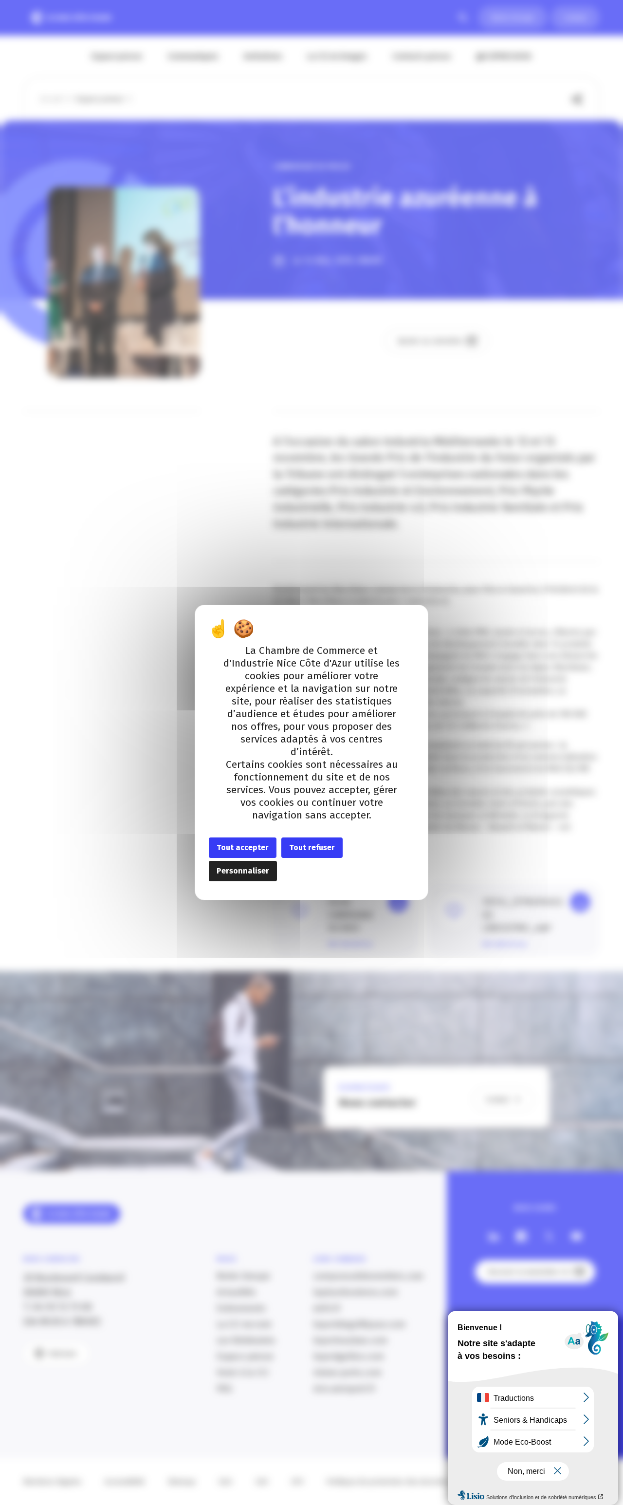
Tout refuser (312, 847)
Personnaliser (243, 870)
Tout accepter (243, 847)
